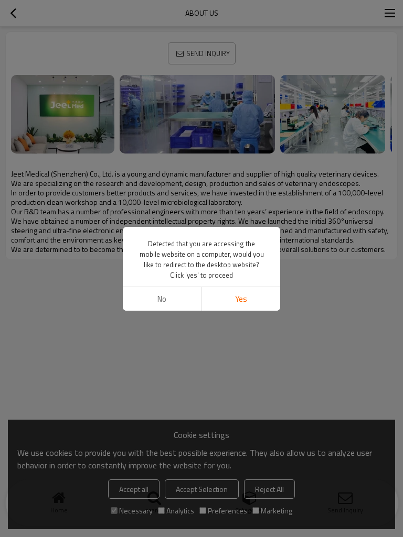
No (161, 299)
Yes (241, 299)
